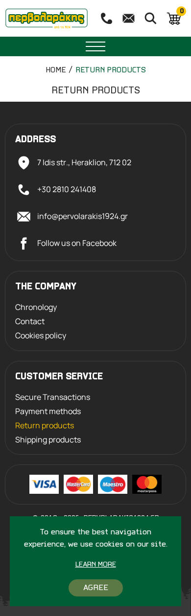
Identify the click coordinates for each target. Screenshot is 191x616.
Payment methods (48, 411)
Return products (110, 70)
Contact (30, 321)
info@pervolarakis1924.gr (82, 216)
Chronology (36, 307)
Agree (95, 588)
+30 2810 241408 (66, 189)
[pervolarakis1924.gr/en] (46, 18)
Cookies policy (40, 335)
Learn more (95, 565)
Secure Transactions (52, 397)
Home (56, 70)
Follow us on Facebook (77, 243)
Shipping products (48, 439)
